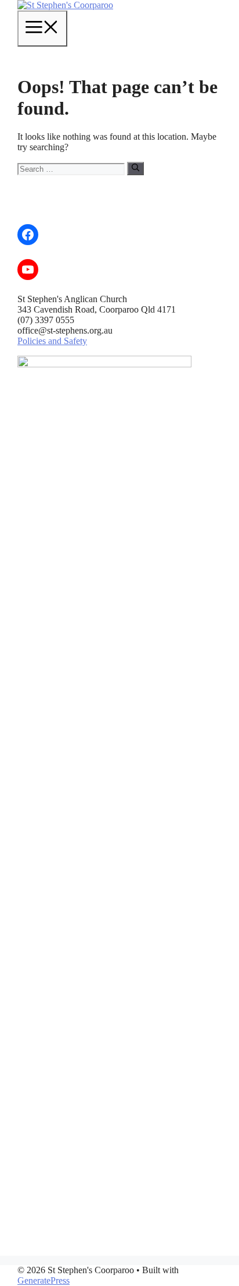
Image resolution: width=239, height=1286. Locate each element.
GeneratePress (43, 1280)
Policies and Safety (52, 341)
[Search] (135, 168)
